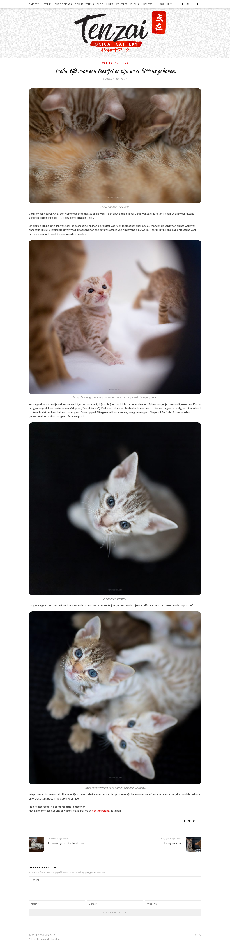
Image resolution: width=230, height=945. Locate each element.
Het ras (47, 4)
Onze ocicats (63, 4)
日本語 (160, 4)
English (135, 4)
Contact (121, 4)
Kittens (122, 63)
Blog (100, 4)
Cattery (34, 4)
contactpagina (100, 810)
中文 (169, 4)
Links (109, 4)
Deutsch (148, 4)
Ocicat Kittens (84, 4)
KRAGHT (49, 935)
